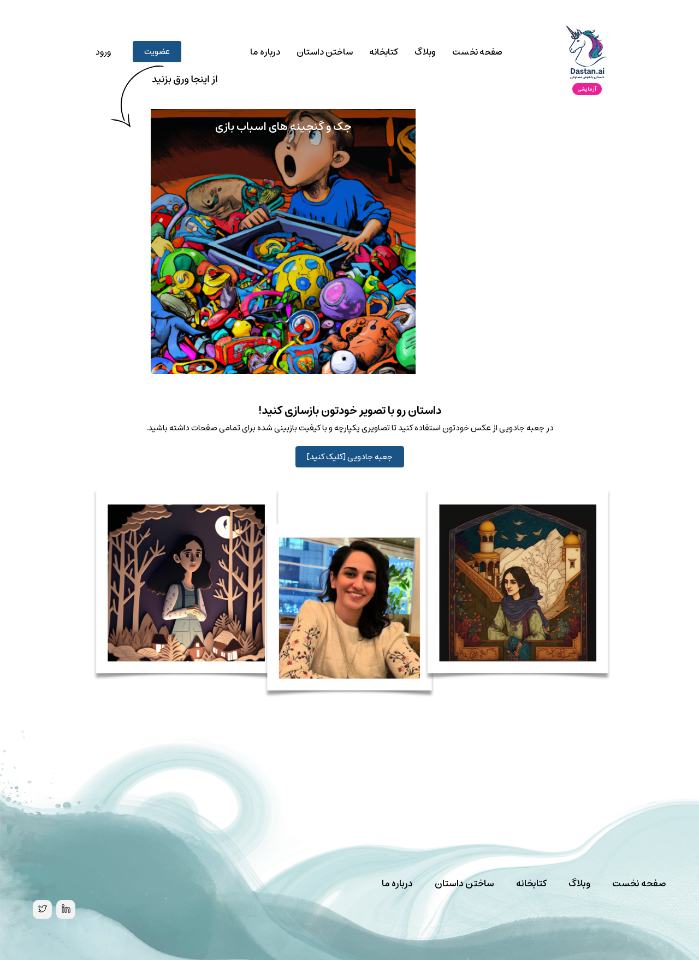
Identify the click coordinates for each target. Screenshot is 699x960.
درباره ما (265, 52)
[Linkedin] (65, 909)
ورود (103, 52)
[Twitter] (42, 909)
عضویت (157, 51)
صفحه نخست (477, 52)
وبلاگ (425, 52)
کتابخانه (383, 52)
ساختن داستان (325, 52)
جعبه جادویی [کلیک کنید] (350, 456)
